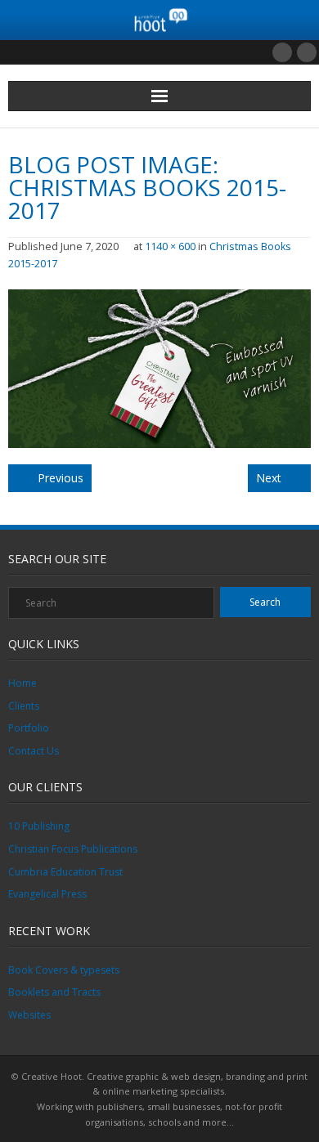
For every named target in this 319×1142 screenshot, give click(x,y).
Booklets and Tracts (54, 992)
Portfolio (28, 728)
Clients (23, 706)
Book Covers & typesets (63, 970)
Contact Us (33, 751)
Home (22, 683)
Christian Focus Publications (72, 849)
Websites (29, 1015)
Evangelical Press (47, 894)
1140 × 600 (170, 246)
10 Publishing (39, 826)
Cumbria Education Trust (65, 872)
